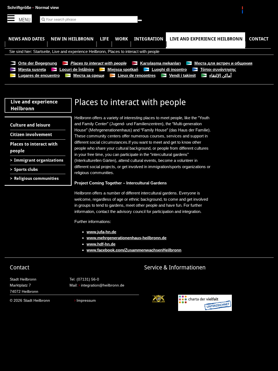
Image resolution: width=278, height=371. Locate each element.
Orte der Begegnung (37, 63)
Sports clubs (26, 169)
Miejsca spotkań (123, 69)
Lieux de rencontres (137, 75)
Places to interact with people (133, 51)
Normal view (47, 7)
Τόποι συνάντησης (218, 69)
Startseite (41, 51)
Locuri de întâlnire (76, 69)
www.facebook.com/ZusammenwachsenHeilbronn (134, 250)
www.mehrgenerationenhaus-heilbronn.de (126, 237)
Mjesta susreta (32, 69)
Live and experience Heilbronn (79, 51)
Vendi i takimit (182, 75)
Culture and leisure (30, 125)
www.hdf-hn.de (101, 244)
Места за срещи (88, 75)
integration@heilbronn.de (102, 285)
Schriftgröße (19, 7)
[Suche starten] (140, 20)
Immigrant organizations (38, 160)
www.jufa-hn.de (101, 231)
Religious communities (36, 178)
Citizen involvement (31, 134)
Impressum (86, 300)
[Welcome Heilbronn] (243, 11)
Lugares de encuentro (39, 75)
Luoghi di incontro (169, 69)
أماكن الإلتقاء (220, 75)
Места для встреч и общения (223, 63)
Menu (24, 20)
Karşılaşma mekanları (160, 63)
